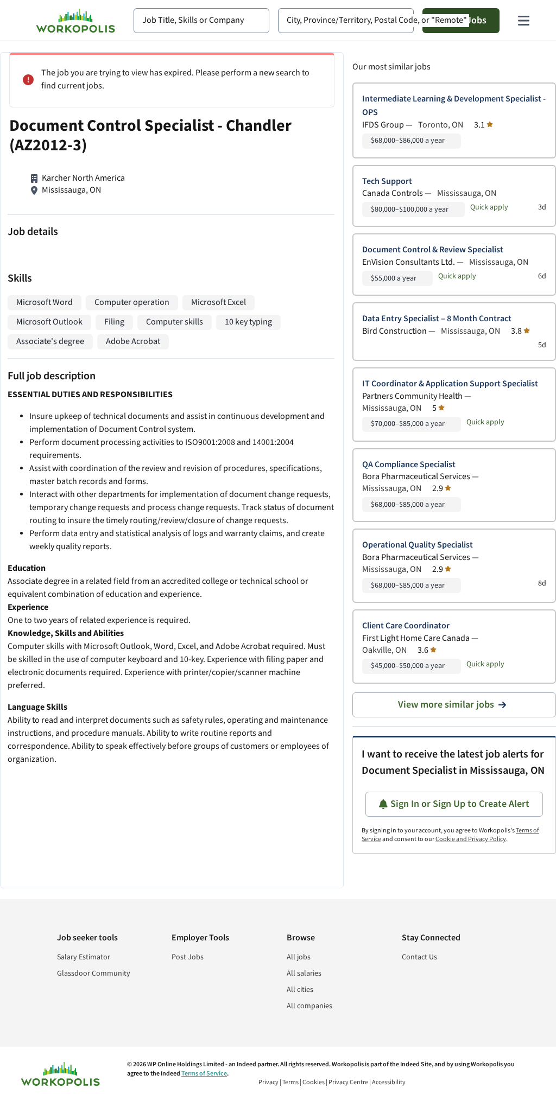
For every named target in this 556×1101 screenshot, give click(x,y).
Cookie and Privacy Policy (470, 839)
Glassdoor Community (93, 973)
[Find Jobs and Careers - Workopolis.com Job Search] (75, 21)
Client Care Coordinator (406, 626)
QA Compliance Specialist (409, 464)
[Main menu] (523, 20)
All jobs (299, 957)
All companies (309, 1006)
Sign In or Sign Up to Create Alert (459, 804)
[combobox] (201, 20)
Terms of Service (204, 1074)
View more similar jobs (446, 704)
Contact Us (419, 957)
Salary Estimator (83, 957)
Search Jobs (460, 20)
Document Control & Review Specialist (432, 250)
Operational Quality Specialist (417, 545)
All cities (300, 990)
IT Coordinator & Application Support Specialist (450, 384)
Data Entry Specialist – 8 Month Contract (436, 318)
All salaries (304, 973)
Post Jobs (188, 957)
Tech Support (387, 181)
